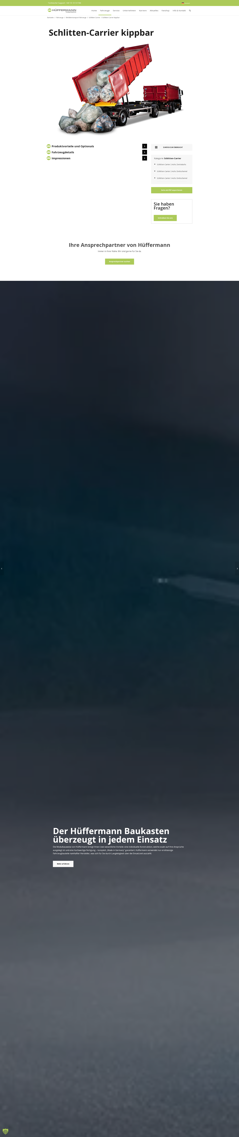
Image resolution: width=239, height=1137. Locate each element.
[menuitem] (186, 3)
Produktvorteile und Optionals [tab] (73, 146)
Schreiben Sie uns (165, 218)
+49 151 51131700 (73, 3)
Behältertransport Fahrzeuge (76, 17)
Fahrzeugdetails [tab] (63, 152)
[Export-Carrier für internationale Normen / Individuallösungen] (237, 568)
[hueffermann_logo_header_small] (62, 10)
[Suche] (189, 10)
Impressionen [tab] (61, 158)
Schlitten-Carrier (94, 17)
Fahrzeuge (59, 17)
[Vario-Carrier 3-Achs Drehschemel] (2, 568)
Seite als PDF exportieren (171, 190)
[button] (5, 1131)
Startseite (50, 17)
